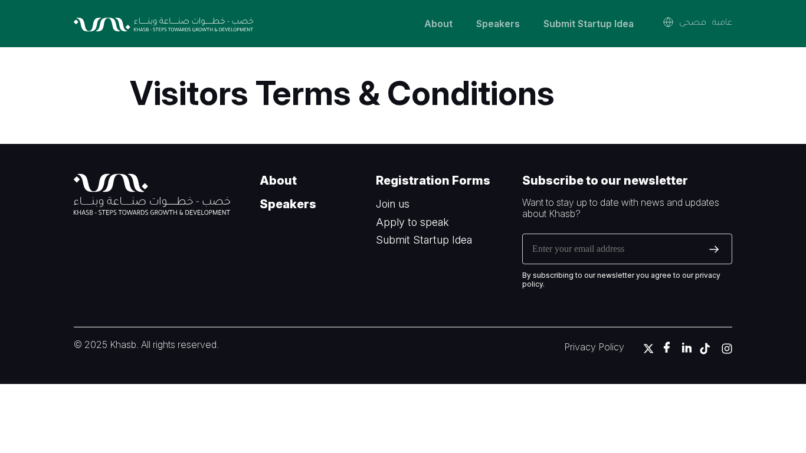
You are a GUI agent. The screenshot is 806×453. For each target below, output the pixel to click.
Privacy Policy (594, 347)
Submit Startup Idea (588, 23)
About (438, 23)
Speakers (498, 23)
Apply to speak (412, 222)
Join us (392, 204)
